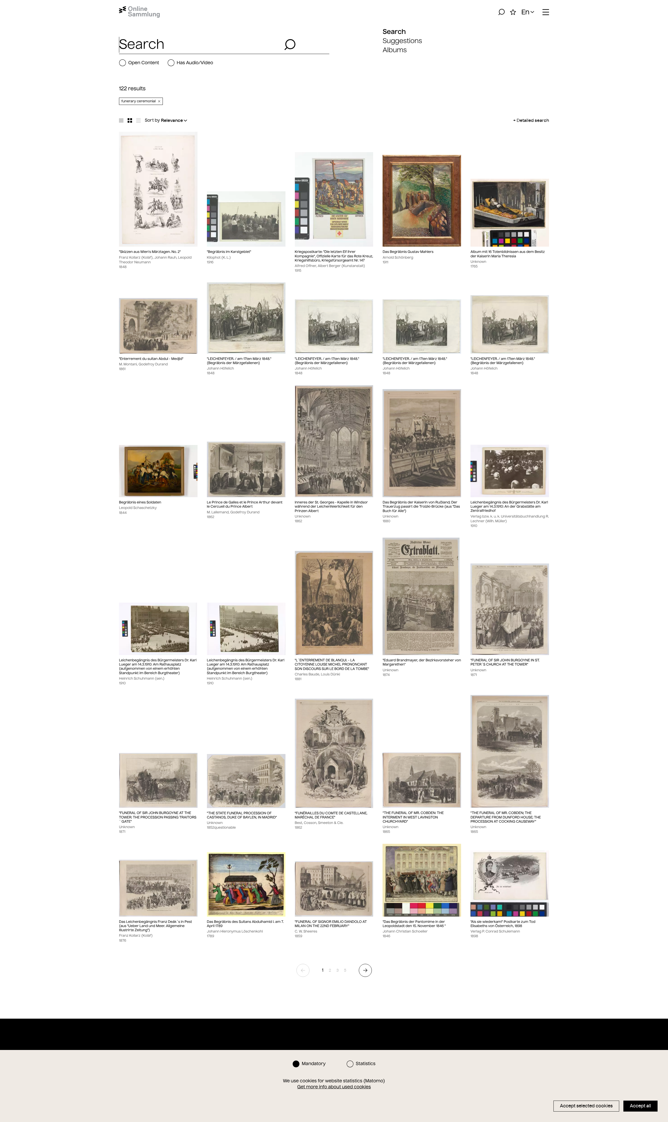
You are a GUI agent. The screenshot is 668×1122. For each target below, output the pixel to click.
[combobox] (200, 44)
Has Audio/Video (195, 63)
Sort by (152, 120)
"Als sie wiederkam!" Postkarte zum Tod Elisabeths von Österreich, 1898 (502, 924)
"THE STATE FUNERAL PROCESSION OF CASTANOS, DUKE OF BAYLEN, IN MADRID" (242, 815)
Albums (395, 50)
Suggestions (402, 41)
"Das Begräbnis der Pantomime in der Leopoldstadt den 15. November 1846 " (414, 924)
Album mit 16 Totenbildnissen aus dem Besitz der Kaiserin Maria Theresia (507, 254)
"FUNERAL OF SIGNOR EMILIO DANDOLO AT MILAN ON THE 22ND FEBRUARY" (331, 924)
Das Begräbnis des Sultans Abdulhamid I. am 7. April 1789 (245, 924)
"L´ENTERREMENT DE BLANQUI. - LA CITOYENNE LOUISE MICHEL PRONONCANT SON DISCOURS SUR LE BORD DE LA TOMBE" (332, 664)
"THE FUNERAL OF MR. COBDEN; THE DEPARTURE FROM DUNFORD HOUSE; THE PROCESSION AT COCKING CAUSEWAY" (505, 817)
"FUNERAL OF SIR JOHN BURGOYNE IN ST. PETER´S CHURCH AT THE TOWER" (504, 662)
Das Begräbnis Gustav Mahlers (408, 252)
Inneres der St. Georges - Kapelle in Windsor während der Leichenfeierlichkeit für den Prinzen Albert (331, 506)
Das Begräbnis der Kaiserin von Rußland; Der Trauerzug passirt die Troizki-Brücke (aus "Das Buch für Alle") (421, 506)
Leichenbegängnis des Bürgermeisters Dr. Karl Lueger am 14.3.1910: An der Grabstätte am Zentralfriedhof (509, 506)
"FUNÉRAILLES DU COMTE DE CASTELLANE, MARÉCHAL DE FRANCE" (331, 815)
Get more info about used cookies (334, 1087)
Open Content (143, 63)
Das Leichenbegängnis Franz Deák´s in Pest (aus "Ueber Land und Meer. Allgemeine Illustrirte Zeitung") (155, 926)
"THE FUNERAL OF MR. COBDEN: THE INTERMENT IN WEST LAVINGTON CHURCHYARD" (413, 817)
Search (394, 31)
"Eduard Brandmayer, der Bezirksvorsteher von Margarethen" (422, 662)
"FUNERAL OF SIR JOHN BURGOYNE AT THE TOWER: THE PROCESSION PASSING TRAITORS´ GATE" (157, 817)
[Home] (139, 12)
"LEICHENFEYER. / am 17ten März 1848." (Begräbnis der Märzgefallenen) (239, 361)
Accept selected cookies (586, 1106)
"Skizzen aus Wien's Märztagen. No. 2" (150, 252)
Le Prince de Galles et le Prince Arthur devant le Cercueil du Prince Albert (245, 504)
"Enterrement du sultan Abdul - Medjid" (151, 359)
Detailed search (533, 120)
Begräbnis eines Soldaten (140, 502)
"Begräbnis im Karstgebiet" (229, 252)
